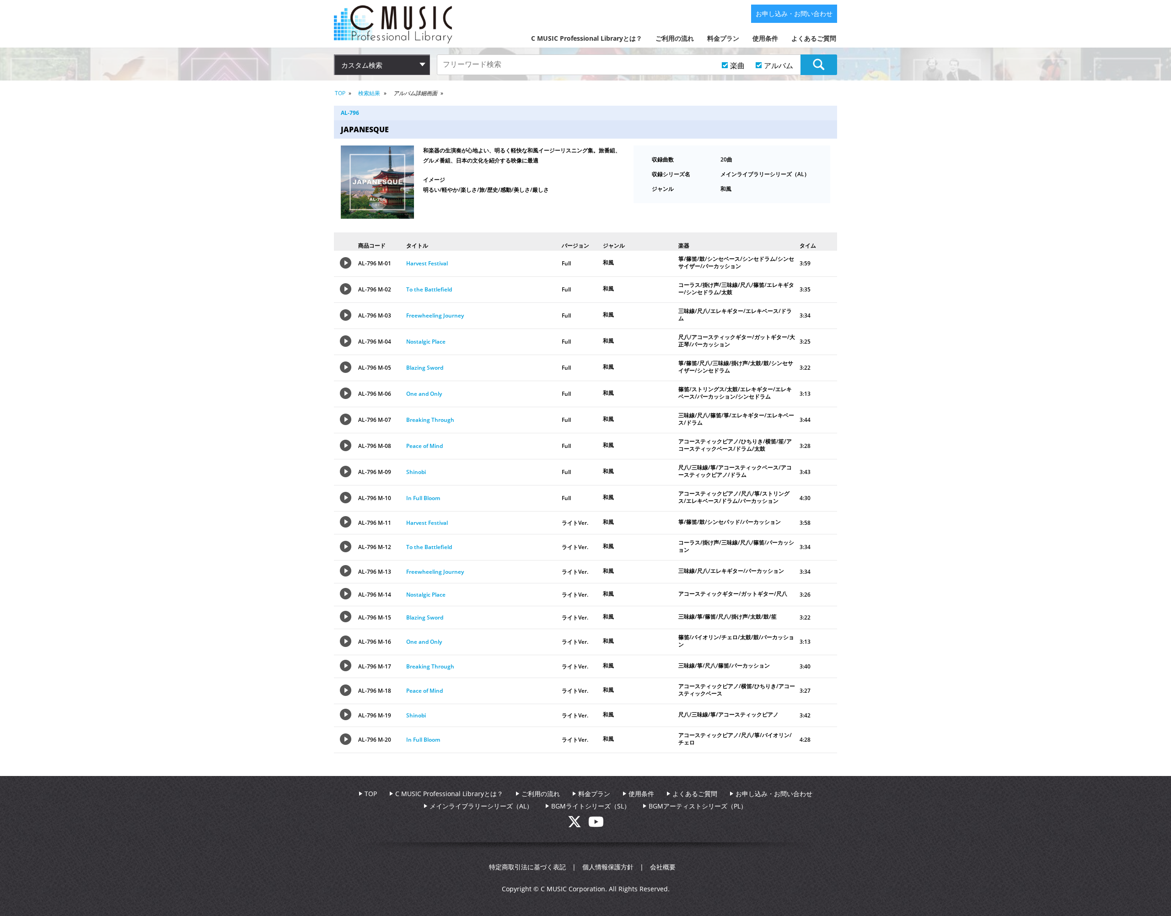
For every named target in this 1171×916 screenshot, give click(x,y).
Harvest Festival (427, 263)
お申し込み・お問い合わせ (794, 13)
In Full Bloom (423, 498)
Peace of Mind (424, 446)
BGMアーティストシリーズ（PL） (698, 806)
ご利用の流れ (674, 38)
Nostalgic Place (426, 341)
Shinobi (416, 472)
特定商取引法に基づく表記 (527, 866)
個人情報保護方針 (608, 866)
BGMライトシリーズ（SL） (590, 806)
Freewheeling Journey (435, 315)
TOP (340, 93)
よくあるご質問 (813, 38)
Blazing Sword (424, 368)
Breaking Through (430, 420)
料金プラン (723, 38)
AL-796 (350, 113)
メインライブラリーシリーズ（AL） (481, 806)
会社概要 (663, 866)
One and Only (424, 394)
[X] (578, 824)
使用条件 (765, 38)
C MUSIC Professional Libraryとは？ (586, 38)
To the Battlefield (429, 289)
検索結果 (369, 93)
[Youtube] (596, 824)
